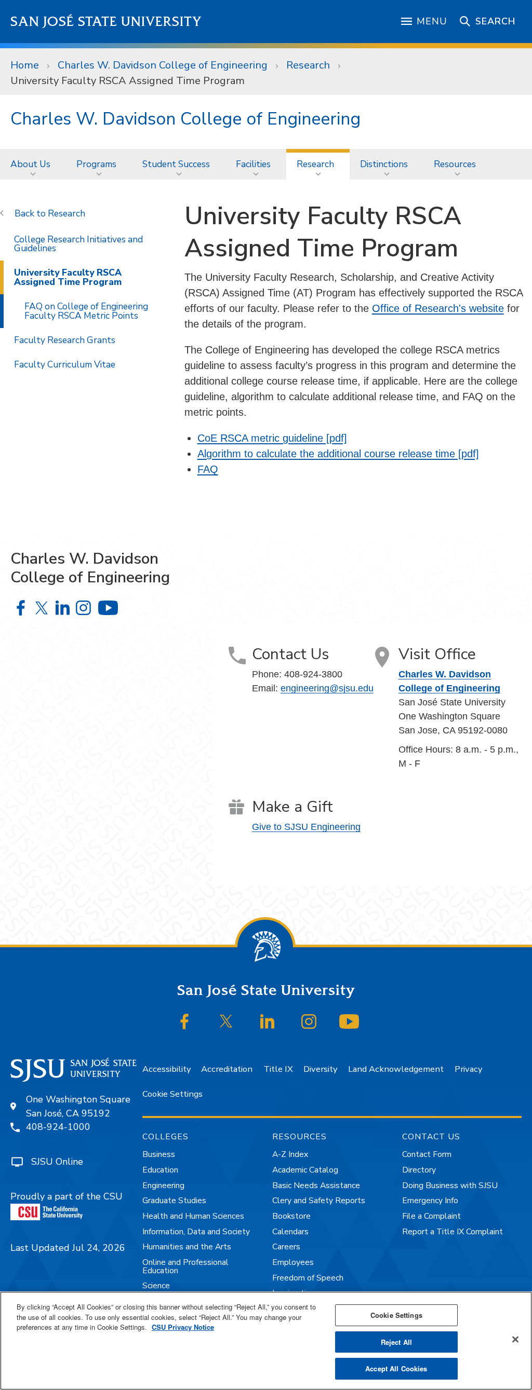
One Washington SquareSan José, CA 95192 (78, 1106)
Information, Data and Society (196, 1231)
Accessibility (166, 1069)
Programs (96, 164)
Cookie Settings (172, 1094)
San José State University (106, 21)
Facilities (253, 164)
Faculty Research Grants (64, 340)
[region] (266, 1340)
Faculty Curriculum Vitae (64, 364)
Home (24, 65)
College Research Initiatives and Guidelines (78, 243)
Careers (286, 1246)
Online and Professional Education (185, 1266)
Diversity (320, 1069)
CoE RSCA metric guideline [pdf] (272, 438)
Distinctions (384, 164)
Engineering (163, 1185)
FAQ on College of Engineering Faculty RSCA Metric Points (86, 310)
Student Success (176, 164)
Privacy (468, 1069)
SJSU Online (57, 1161)
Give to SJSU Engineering (306, 827)
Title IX (278, 1069)
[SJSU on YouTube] (349, 1021)
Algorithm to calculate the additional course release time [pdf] (338, 453)
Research (308, 65)
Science (156, 1285)
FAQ (207, 469)
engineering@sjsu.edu (327, 688)
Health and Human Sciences (193, 1216)
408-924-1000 (58, 1127)
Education (160, 1170)
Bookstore (291, 1216)
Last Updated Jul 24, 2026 (67, 1248)
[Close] (515, 1339)
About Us (30, 164)
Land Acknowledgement (396, 1069)
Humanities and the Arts (186, 1246)
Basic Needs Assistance (316, 1185)
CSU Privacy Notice (183, 1327)
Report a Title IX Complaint (452, 1231)
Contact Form (426, 1154)
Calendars (290, 1231)
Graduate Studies (174, 1200)
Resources (455, 164)
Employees (293, 1262)
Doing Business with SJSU (450, 1185)
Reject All (396, 1342)
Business (158, 1154)
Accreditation (226, 1069)
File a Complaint (431, 1216)
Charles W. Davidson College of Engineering (163, 65)
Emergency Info (430, 1200)
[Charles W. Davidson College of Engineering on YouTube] (108, 607)
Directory (419, 1170)
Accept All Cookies (396, 1368)
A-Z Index (290, 1154)
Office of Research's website (438, 308)
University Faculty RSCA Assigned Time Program (68, 277)
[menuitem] (33, 164)
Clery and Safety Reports (318, 1200)
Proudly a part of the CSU (66, 1196)
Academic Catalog (305, 1170)
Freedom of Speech (307, 1278)
